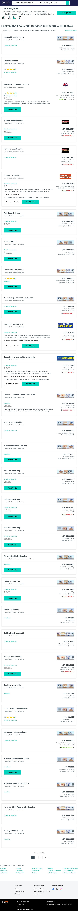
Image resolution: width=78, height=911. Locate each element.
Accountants (35, 870)
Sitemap (17, 894)
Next (45, 857)
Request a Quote (12, 202)
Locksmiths (3, 873)
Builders (50, 868)
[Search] (67, 3)
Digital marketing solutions (42, 891)
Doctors (34, 873)
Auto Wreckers (52, 873)
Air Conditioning (68, 870)
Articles (17, 889)
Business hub (38, 894)
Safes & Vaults (29, 559)
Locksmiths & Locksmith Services (14, 40)
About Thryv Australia (23, 901)
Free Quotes (66, 13)
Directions (7, 45)
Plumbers (3, 868)
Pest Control (19, 873)
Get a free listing (39, 889)
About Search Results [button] (70, 30)
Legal (18, 907)
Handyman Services (70, 873)
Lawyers (18, 868)
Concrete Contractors (54, 870)
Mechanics (19, 870)
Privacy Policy (51, 901)
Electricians (3, 870)
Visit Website (12, 109)
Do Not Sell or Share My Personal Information (59, 904)
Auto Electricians (37, 868)
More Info (14, 45)
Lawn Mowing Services (71, 868)
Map (6, 30)
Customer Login (20, 891)
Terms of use (20, 904)
